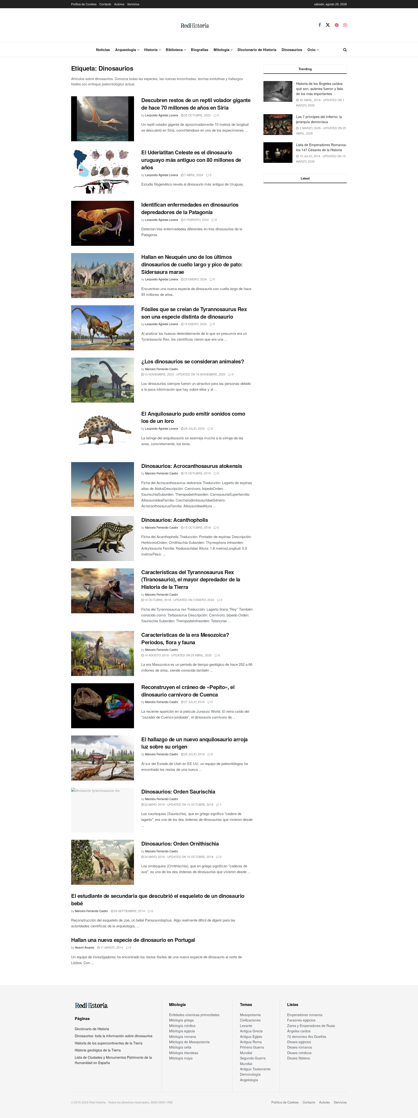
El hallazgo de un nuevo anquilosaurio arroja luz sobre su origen (194, 742)
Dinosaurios (292, 49)
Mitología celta (180, 1047)
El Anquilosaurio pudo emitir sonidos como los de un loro (193, 417)
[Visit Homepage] (195, 25)
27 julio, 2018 (194, 702)
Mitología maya (181, 1058)
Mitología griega (181, 1020)
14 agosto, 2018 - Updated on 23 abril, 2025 (178, 655)
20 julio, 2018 (194, 754)
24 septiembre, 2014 (129, 911)
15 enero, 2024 (195, 324)
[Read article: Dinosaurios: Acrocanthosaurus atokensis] (102, 484)
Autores (119, 4)
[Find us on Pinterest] (336, 25)
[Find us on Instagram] (345, 25)
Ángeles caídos (299, 1030)
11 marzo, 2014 (111, 947)
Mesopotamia (250, 1014)
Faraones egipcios (301, 1020)
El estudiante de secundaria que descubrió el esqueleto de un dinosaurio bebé (157, 899)
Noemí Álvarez (84, 947)
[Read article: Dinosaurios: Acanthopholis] (102, 538)
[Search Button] (345, 49)
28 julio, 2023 (194, 428)
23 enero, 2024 (195, 279)
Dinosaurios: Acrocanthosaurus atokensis (191, 466)
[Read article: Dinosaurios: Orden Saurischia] (102, 810)
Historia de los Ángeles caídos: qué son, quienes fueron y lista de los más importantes (319, 88)
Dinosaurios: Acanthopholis (174, 520)
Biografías (199, 49)
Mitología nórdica (182, 1025)
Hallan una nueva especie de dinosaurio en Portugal (133, 940)
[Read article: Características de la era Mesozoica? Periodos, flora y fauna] (102, 653)
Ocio (311, 49)
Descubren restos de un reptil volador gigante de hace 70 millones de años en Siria (195, 103)
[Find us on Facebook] (319, 25)
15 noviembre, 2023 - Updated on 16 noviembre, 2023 (184, 374)
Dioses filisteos (298, 1058)
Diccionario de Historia (257, 49)
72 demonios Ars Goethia (306, 1036)
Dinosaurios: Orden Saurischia (178, 791)
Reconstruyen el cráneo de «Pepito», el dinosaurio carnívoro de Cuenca (187, 690)
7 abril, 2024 (193, 175)
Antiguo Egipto (251, 1036)
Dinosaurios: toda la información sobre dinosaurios (113, 1035)
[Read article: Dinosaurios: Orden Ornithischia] (102, 862)
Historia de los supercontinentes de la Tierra (108, 1043)
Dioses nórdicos (299, 1052)
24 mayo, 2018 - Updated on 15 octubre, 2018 (178, 804)
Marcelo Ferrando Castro (161, 369)
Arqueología (125, 49)
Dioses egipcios (299, 1041)
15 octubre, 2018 (197, 473)
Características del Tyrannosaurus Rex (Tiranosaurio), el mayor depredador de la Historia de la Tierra (190, 579)
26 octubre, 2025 (197, 115)
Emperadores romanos (304, 1014)
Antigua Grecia (251, 1030)
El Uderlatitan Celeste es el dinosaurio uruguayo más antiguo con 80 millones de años (191, 159)
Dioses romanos (299, 1047)
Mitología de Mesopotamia (189, 1041)
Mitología (221, 49)
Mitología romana (182, 1036)
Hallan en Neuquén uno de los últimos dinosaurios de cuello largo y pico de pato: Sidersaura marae (191, 264)
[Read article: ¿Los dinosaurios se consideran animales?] (102, 380)
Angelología (249, 1079)
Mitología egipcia (182, 1030)
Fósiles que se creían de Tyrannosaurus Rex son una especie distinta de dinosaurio (194, 312)
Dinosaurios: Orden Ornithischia (180, 843)
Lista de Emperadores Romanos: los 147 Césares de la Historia (321, 147)
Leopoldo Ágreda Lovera (161, 115)
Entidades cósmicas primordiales (194, 1014)
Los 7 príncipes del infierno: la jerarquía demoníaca (319, 119)
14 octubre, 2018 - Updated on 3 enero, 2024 (179, 600)
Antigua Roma (251, 1041)
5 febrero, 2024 (196, 220)
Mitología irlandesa (183, 1052)
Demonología (250, 1074)
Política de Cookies (84, 4)
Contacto (105, 4)
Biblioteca (174, 49)
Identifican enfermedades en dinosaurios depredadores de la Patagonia (190, 208)
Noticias (103, 49)
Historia (150, 49)
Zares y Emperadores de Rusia (311, 1025)
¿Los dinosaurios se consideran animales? (192, 361)
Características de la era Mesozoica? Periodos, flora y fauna (185, 638)
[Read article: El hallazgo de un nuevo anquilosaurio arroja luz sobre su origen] (102, 757)
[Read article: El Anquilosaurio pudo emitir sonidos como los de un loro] (102, 432)
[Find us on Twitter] (328, 25)
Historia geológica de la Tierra (98, 1050)
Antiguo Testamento (255, 1068)
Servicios (133, 4)
